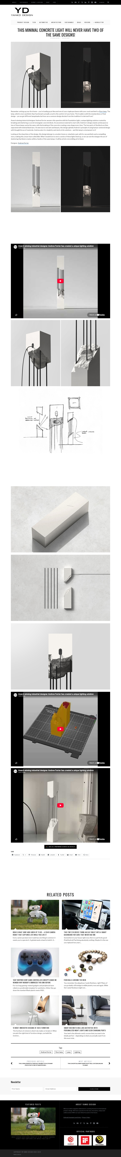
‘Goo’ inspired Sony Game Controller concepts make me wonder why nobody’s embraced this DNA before (35, 981)
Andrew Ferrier (23, 143)
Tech (34, 22)
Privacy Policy (86, 1117)
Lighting (77, 1052)
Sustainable (69, 22)
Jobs (54, 2)
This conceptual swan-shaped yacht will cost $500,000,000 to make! (85, 1063)
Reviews (87, 22)
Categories (24, 2)
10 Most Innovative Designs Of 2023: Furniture (31, 1028)
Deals (79, 22)
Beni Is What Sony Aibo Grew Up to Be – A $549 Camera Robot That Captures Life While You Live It (34, 933)
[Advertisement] (75, 12)
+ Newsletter (99, 22)
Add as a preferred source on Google (62, 846)
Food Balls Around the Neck (75, 980)
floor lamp (103, 111)
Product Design (23, 22)
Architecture (56, 22)
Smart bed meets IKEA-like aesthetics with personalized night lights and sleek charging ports (85, 1029)
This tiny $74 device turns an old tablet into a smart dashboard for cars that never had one (85, 933)
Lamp (69, 1052)
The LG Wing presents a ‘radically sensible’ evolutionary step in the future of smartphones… (36, 1063)
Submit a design (37, 2)
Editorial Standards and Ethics (72, 1117)
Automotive (43, 22)
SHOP (48, 2)
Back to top (17, 1154)
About (14, 2)
